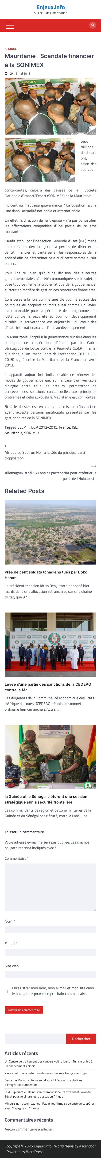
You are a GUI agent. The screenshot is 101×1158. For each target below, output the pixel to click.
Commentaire (17, 858)
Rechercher (81, 1039)
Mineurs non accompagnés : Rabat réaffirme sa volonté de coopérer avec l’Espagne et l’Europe (49, 1105)
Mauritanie (13, 433)
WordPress (34, 1151)
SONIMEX (32, 433)
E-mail (11, 943)
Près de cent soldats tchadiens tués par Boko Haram (46, 575)
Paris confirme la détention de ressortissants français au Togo (46, 1073)
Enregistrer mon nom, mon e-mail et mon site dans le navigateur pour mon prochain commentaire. (53, 990)
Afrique (11, 49)
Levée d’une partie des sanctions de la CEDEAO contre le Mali (48, 687)
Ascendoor (87, 1146)
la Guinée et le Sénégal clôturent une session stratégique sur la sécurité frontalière (46, 799)
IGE (74, 427)
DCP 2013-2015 (44, 427)
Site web (12, 966)
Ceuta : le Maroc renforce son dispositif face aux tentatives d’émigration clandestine (43, 1082)
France (64, 427)
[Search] (92, 25)
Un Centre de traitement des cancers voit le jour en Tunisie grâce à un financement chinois (49, 1063)
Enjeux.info (50, 7)
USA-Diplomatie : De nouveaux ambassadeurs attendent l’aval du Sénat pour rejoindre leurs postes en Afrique (48, 1094)
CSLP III (23, 427)
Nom (10, 921)
